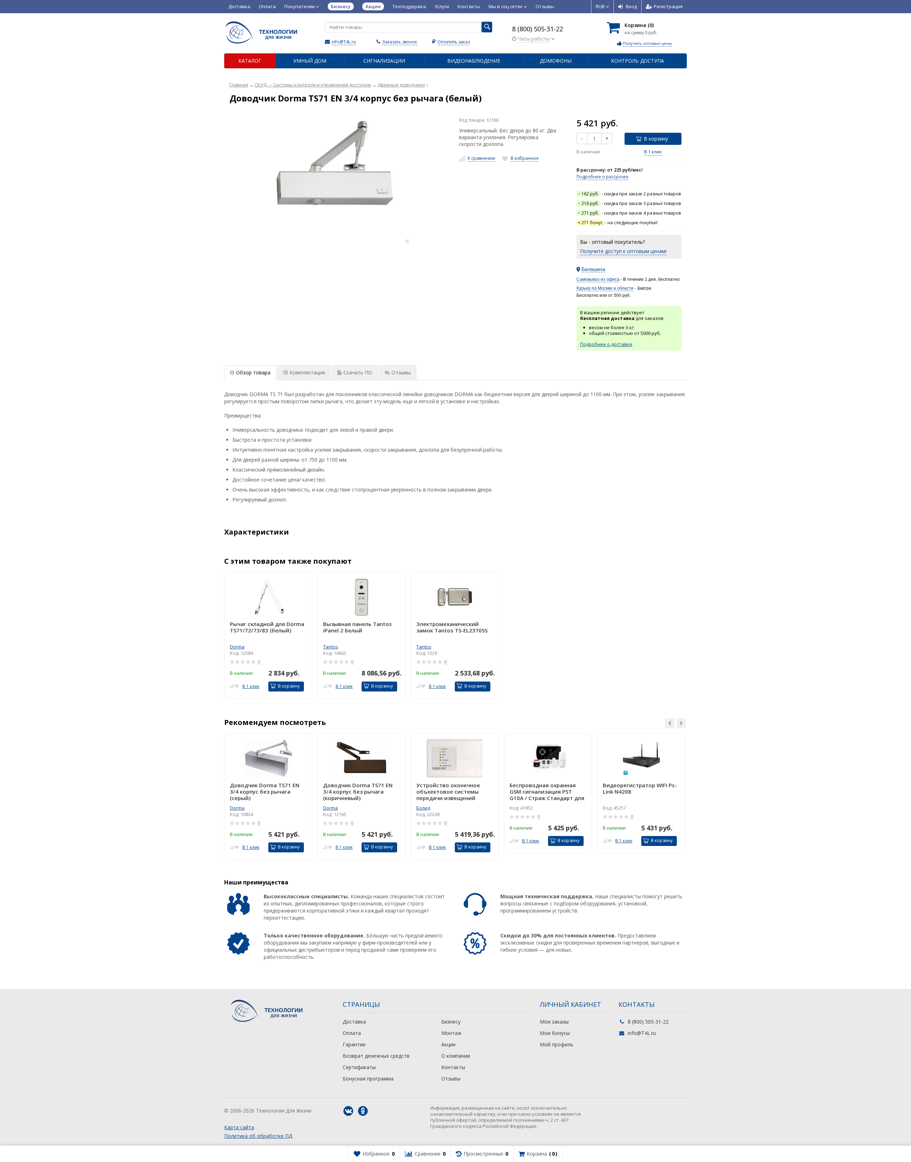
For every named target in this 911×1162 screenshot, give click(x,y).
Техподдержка (409, 6)
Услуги (442, 6)
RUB (601, 6)
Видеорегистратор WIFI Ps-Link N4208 (640, 788)
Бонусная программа (368, 1078)
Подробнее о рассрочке (602, 177)
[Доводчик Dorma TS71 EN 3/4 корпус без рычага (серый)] (268, 758)
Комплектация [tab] (307, 372)
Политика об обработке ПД (258, 1135)
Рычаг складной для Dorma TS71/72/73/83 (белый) (267, 627)
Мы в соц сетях (506, 6)
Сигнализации (384, 60)
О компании (455, 1055)
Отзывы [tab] (401, 372)
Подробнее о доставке (606, 344)
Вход (631, 6)
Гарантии (354, 1044)
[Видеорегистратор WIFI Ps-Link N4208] (641, 758)
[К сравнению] (232, 686)
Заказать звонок (399, 42)
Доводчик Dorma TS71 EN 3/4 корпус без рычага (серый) (264, 791)
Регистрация (668, 6)
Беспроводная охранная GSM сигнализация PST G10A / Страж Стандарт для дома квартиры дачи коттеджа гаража (547, 791)
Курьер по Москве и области (604, 288)
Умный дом (309, 60)
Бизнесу (450, 1021)
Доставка (239, 6)
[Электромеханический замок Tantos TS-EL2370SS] (454, 597)
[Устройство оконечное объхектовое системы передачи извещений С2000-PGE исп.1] (454, 758)
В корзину (656, 138)
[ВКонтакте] (348, 1111)
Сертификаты (359, 1067)
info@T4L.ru (344, 42)
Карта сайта (239, 1127)
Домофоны (556, 60)
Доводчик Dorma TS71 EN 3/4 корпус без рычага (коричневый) (358, 791)
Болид (423, 808)
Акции (448, 1044)
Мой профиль (556, 1044)
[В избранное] (237, 686)
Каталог (249, 60)
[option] (268, 635)
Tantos (330, 646)
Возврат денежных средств (376, 1055)
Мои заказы (554, 1021)
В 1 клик (653, 151)
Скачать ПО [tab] (357, 372)
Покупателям (300, 6)
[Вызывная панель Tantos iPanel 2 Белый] (361, 597)
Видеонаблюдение (473, 60)
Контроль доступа (637, 60)
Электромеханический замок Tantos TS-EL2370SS (452, 627)
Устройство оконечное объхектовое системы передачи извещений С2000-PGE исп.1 (448, 791)
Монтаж (451, 1033)
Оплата (267, 6)
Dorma (237, 646)
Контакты (469, 6)
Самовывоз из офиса (598, 279)
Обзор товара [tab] (253, 372)
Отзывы (545, 6)
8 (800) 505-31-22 (537, 29)
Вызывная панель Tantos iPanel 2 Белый (357, 627)
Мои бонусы (555, 1033)
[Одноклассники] (363, 1111)
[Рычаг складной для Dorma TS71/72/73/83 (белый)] (268, 597)
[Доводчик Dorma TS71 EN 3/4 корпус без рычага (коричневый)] (361, 758)
